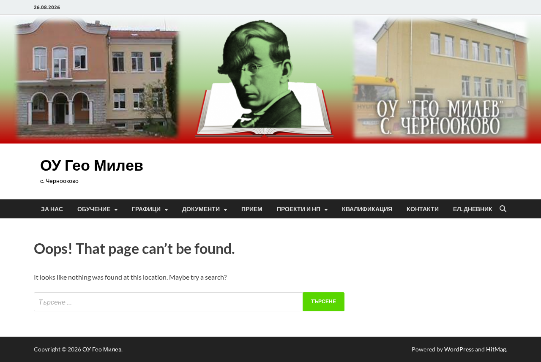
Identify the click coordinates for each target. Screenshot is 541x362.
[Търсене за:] (189, 301)
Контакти (423, 209)
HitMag (496, 349)
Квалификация (367, 209)
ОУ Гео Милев (91, 165)
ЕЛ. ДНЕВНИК (472, 209)
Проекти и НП (298, 209)
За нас (52, 209)
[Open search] (503, 209)
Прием (251, 209)
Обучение (93, 209)
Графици (146, 209)
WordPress (459, 349)
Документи (201, 209)
